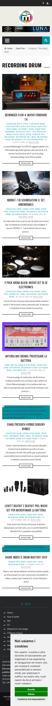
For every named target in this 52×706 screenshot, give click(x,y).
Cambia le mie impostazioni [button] (31, 699)
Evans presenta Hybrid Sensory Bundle (26, 426)
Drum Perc (40, 129)
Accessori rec (13, 126)
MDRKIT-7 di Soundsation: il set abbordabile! (26, 202)
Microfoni (14, 212)
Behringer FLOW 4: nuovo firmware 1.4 (26, 117)
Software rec (20, 370)
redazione (34, 142)
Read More (26, 163)
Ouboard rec (38, 134)
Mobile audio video (16, 134)
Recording (10, 137)
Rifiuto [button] (31, 694)
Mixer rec (41, 132)
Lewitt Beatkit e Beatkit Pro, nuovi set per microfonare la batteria (26, 508)
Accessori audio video (17, 124)
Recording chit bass (26, 137)
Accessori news (37, 124)
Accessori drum (14, 209)
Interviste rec (23, 132)
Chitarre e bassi (26, 129)
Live (34, 132)
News (28, 134)
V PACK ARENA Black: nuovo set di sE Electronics (26, 284)
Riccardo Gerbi (26, 217)
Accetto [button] (31, 689)
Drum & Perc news (31, 209)
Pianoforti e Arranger (17, 628)
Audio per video (28, 126)
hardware (10, 132)
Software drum (13, 438)
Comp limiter (10, 365)
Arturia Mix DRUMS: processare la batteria (26, 358)
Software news (29, 438)
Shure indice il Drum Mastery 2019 (26, 557)
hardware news (17, 436)
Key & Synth (13, 616)
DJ (8, 624)
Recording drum (29, 368)
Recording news (35, 139)
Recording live (19, 139)
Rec (9, 620)
